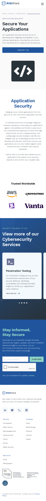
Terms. (32, 375)
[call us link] (19, 410)
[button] (42, 4)
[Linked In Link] (5, 410)
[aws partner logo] (21, 473)
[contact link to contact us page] (26, 410)
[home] (11, 4)
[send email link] (12, 410)
